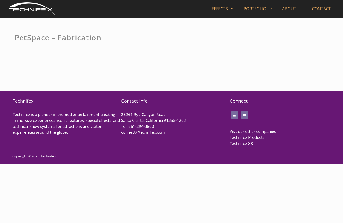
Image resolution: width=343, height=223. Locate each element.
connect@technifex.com (143, 132)
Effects (220, 8)
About (289, 8)
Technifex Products (247, 137)
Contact (321, 8)
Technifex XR (241, 143)
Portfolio (255, 8)
